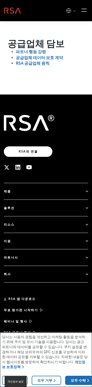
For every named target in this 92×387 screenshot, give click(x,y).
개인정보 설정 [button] (16, 381)
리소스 (9, 224)
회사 (7, 274)
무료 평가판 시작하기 (21, 310)
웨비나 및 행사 (15, 321)
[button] (75, 11)
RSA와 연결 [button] (28, 151)
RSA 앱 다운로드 (22, 298)
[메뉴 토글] (84, 10)
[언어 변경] (68, 10)
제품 (7, 191)
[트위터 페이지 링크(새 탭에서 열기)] (6, 167)
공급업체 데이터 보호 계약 (39, 57)
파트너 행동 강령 (31, 51)
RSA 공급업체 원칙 (33, 63)
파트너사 (11, 257)
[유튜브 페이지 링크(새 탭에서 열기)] (29, 167)
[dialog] (46, 360)
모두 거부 (44, 380)
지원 (7, 241)
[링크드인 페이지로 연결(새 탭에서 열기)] (18, 167)
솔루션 (9, 207)
